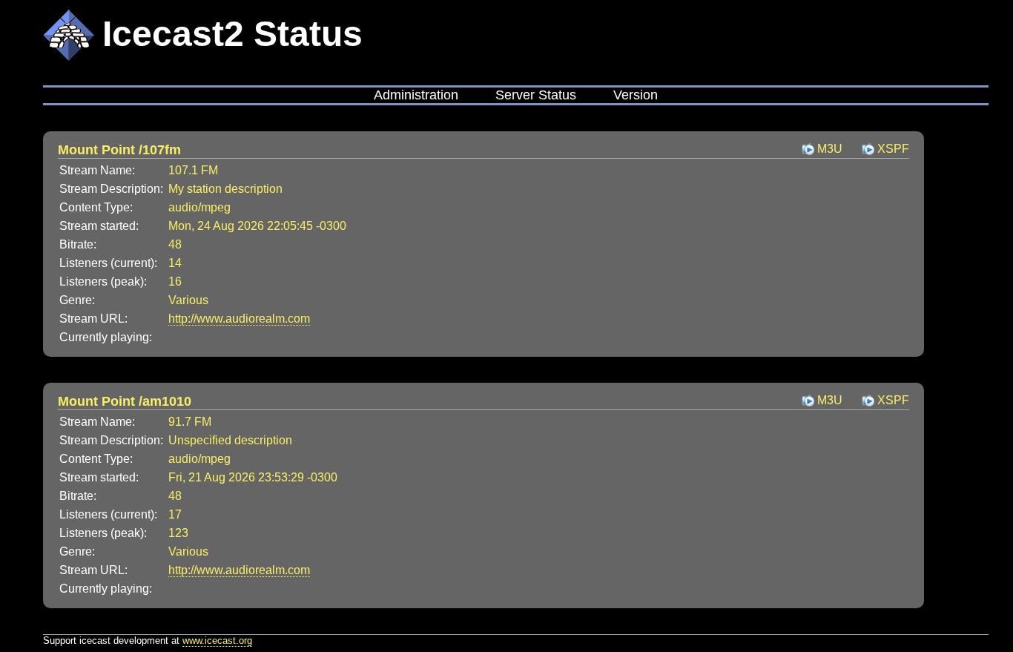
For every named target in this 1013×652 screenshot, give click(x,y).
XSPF (893, 148)
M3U (829, 148)
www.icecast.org (217, 640)
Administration (416, 95)
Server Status (535, 95)
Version (635, 95)
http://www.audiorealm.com (239, 318)
